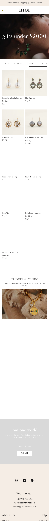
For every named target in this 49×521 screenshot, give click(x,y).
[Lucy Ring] (13, 198)
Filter (6, 63)
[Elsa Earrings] (36, 83)
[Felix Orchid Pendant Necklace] (13, 237)
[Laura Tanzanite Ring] (36, 161)
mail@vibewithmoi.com (24, 503)
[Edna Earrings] (13, 122)
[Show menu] (3, 9)
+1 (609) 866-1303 (24, 499)
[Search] (41, 10)
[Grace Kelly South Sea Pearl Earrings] (13, 83)
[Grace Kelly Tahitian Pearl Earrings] (36, 122)
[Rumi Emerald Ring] (13, 161)
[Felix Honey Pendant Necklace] (36, 198)
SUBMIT (24, 453)
